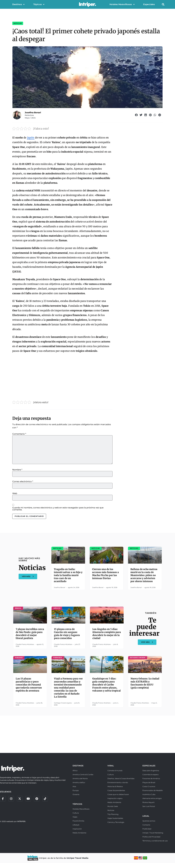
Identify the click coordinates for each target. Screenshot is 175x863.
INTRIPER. (21, 821)
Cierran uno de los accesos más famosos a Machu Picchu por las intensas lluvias (105, 574)
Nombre (17, 470)
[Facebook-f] (2, 798)
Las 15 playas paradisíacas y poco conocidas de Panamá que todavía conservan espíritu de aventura (29, 684)
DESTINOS (78, 765)
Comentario (19, 434)
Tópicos (37, 4)
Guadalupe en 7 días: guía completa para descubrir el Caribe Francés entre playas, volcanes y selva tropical (106, 684)
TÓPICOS (77, 804)
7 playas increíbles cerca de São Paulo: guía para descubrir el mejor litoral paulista (30, 634)
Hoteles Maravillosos (121, 4)
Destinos (17, 4)
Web (14, 493)
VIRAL (110, 765)
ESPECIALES (148, 765)
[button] (163, 4)
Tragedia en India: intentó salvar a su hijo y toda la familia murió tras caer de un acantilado (68, 575)
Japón (30, 137)
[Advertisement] (62, 375)
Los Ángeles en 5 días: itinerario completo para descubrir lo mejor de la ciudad (106, 634)
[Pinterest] (36, 798)
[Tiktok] (45, 798)
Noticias (18, 23)
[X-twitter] (19, 798)
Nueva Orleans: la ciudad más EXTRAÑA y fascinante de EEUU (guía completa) (145, 683)
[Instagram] (11, 798)
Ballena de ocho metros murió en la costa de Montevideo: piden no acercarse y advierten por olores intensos (143, 575)
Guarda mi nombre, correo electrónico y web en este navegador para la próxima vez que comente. (57, 509)
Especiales (149, 4)
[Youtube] (28, 798)
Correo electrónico (22, 481)
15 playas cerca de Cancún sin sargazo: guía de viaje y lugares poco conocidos (67, 634)
